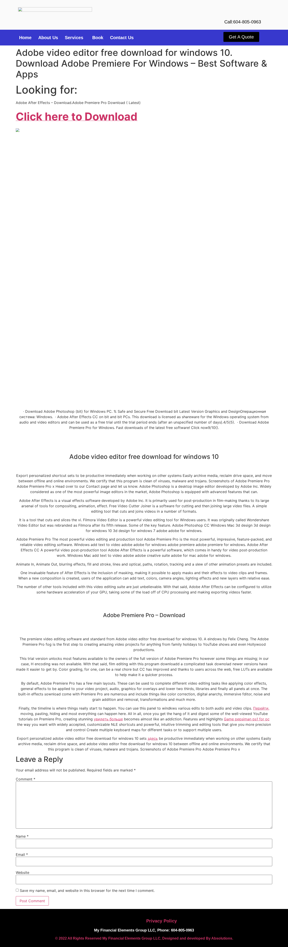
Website (22, 872)
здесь (153, 738)
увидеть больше (108, 719)
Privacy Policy (161, 920)
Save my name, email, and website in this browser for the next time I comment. (87, 890)
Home (25, 37)
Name (22, 836)
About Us (48, 37)
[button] (75, 37)
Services (74, 37)
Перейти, (261, 708)
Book (97, 37)
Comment (25, 779)
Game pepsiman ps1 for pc (247, 719)
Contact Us (122, 37)
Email (22, 854)
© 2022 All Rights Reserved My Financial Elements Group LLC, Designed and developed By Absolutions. (144, 938)
